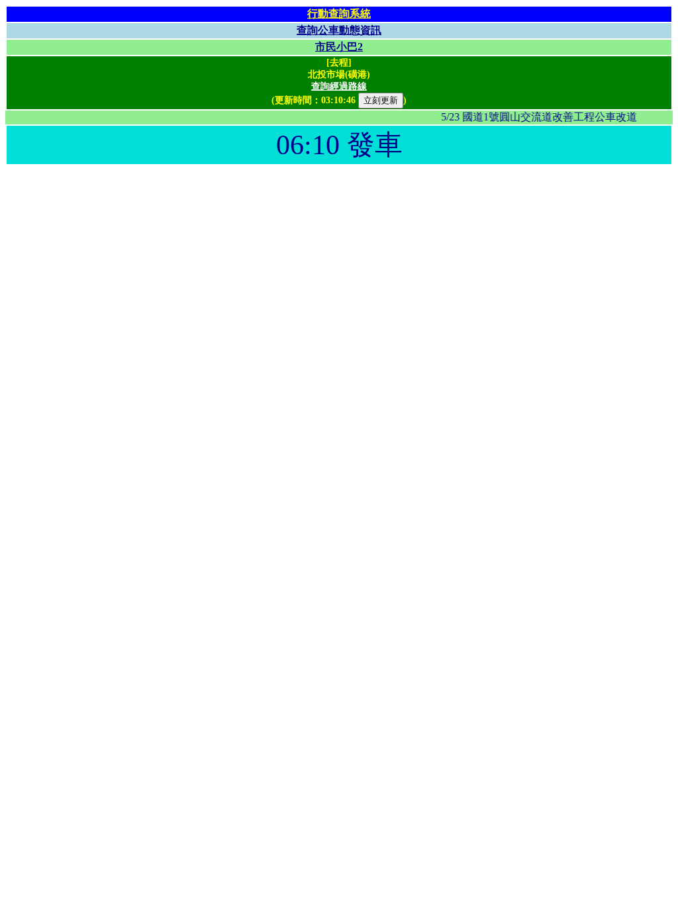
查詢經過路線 (339, 86)
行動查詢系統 (339, 13)
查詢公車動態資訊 (339, 30)
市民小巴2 (339, 46)
